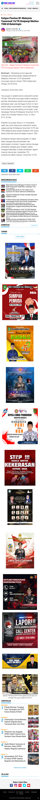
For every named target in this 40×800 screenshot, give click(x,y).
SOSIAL (21, 794)
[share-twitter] (20, 170)
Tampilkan (34, 225)
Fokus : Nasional (7, 15)
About (5, 792)
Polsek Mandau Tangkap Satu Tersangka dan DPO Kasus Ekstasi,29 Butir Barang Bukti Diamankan (14, 710)
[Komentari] (35, 170)
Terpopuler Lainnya (20, 767)
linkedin (27, 792)
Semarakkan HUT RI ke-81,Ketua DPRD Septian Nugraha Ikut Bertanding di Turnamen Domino (14, 759)
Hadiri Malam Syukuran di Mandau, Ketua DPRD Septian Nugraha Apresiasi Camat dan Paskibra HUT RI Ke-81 (15, 748)
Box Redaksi (19, 792)
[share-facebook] (12, 170)
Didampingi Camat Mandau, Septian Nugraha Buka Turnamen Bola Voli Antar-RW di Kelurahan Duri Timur (15, 722)
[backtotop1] (38, 798)
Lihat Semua (20, 237)
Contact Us (11, 792)
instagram (34, 792)
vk (17, 794)
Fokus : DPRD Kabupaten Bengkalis (15, 8)
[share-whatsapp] (27, 170)
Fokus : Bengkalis (33, 8)
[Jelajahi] (37, 3)
